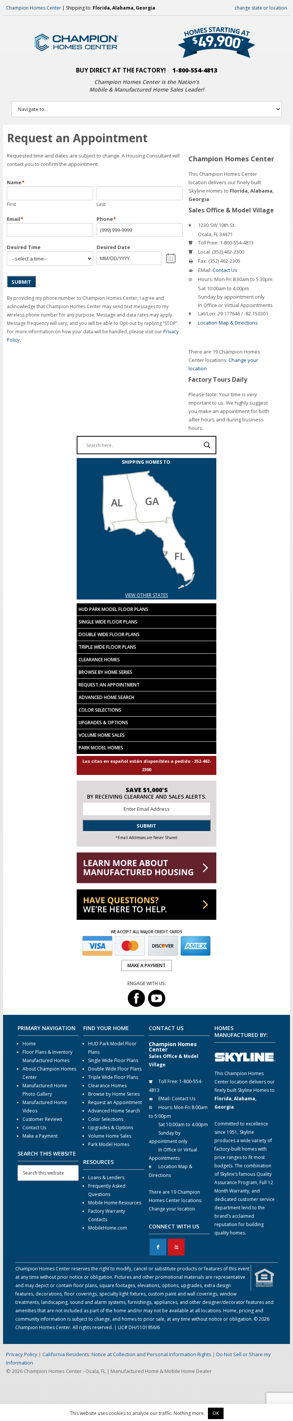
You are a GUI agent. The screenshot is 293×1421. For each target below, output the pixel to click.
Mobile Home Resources (114, 1202)
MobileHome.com (107, 1228)
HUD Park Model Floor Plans (113, 609)
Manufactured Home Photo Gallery (45, 1089)
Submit (21, 281)
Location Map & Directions (228, 322)
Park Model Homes (101, 747)
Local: (204, 251)
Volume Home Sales (102, 735)
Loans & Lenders (106, 1177)
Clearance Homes (99, 659)
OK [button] (216, 1413)
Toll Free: (208, 242)
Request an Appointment (109, 685)
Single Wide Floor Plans (108, 622)
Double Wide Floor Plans (109, 634)
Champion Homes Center (33, 8)
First (11, 204)
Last (101, 204)
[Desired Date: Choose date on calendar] (171, 258)
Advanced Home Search (106, 697)
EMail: (204, 270)
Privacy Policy (21, 1354)
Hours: (205, 279)
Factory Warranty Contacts (106, 1215)
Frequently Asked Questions (107, 1190)
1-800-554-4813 (194, 70)
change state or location (261, 8)
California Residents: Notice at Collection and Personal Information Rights (126, 1354)
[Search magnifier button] (207, 445)
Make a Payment (40, 1136)
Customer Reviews (42, 1119)
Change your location (172, 1209)
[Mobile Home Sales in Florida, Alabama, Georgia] (146, 587)
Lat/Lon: (207, 313)
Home (29, 1043)
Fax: (202, 260)
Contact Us (225, 270)
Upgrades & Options (103, 722)
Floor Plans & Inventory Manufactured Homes (47, 1056)
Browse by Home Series (105, 672)
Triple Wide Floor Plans (107, 647)
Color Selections (100, 710)
